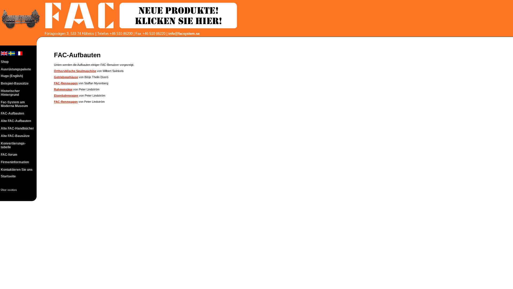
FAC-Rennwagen (66, 83)
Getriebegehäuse (66, 77)
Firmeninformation (15, 162)
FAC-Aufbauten (12, 113)
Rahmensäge (63, 89)
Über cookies (9, 190)
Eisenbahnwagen (66, 95)
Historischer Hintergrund (10, 93)
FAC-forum (9, 155)
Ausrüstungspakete (16, 69)
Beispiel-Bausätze (15, 83)
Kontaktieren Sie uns (17, 170)
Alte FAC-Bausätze (15, 136)
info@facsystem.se (184, 34)
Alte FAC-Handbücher (17, 128)
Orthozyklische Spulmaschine (75, 71)
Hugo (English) (12, 76)
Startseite (8, 176)
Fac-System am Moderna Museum (14, 104)
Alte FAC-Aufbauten (16, 121)
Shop (5, 62)
